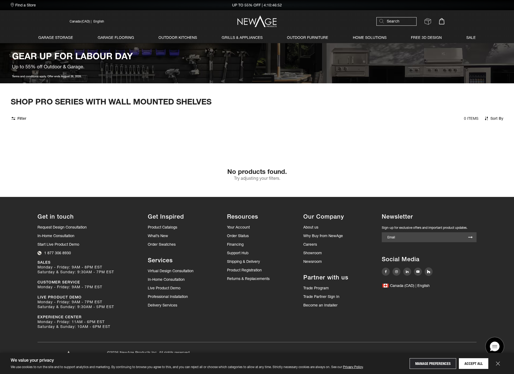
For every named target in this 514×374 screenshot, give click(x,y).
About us (310, 227)
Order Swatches (162, 244)
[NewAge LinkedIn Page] (407, 272)
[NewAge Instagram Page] (396, 272)
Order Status (238, 235)
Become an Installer (320, 305)
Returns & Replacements (248, 278)
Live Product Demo (164, 288)
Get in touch (55, 216)
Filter (21, 118)
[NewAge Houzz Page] (429, 271)
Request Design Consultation (62, 227)
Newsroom (312, 261)
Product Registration (244, 270)
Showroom (312, 252)
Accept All (473, 363)
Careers (310, 244)
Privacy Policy (353, 367)
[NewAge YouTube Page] (418, 272)
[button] (126, 21)
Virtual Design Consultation (171, 270)
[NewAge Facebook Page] (386, 272)
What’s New (158, 235)
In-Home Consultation (55, 235)
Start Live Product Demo (58, 244)
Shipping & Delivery (243, 261)
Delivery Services (162, 305)
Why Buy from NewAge (323, 235)
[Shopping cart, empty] (441, 21)
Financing (235, 244)
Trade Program (316, 288)
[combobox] (399, 21)
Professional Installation (168, 296)
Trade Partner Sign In (321, 296)
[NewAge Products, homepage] (257, 21)
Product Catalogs (162, 227)
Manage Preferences (433, 363)
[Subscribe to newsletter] (470, 238)
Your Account (238, 227)
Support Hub (237, 252)
